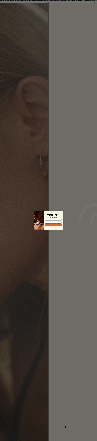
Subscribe (53, 224)
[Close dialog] (62, 212)
